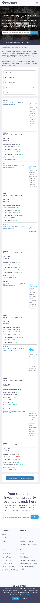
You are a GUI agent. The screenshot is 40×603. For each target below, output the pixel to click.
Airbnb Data (6, 554)
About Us (5, 538)
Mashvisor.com (30, 63)
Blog (22, 554)
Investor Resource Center (28, 563)
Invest (22, 538)
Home (4, 534)
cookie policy (26, 594)
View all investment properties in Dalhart (20, 478)
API (21, 534)
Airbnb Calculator (8, 567)
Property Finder (7, 560)
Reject (25, 598)
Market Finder (6, 557)
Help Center (24, 557)
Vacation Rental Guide (27, 560)
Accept (15, 598)
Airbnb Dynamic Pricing (10, 570)
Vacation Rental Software (28, 544)
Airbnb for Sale (7, 563)
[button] (19, 72)
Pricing (4, 541)
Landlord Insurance (26, 541)
